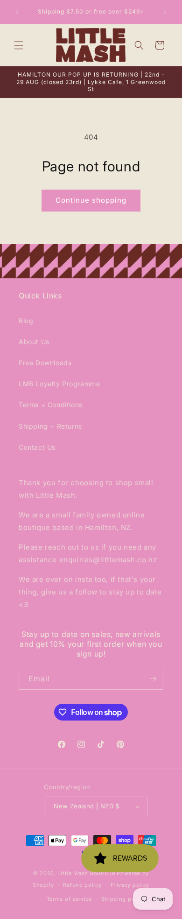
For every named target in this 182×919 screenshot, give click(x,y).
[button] (18, 45)
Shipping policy (123, 899)
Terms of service (69, 899)
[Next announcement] (164, 12)
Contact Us (37, 447)
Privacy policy (130, 885)
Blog (26, 321)
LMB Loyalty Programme (59, 384)
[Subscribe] (152, 679)
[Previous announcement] (17, 12)
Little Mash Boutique (86, 873)
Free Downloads (45, 363)
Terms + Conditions (51, 405)
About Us (34, 342)
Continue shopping (91, 200)
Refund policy (82, 885)
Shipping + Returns (50, 426)
